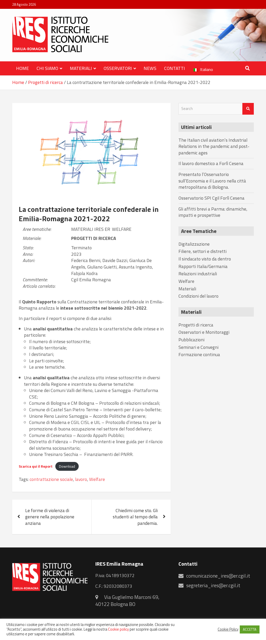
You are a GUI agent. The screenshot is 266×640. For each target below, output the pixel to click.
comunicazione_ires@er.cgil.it (218, 576)
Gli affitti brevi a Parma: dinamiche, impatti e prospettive (212, 212)
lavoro (81, 479)
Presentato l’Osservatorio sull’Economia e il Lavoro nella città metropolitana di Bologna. (212, 181)
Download (67, 466)
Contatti (174, 68)
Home (22, 68)
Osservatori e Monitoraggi (203, 332)
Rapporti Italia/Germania (203, 266)
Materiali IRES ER (90, 229)
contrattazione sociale (51, 479)
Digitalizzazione (194, 243)
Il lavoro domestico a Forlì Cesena (210, 163)
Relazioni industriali (197, 273)
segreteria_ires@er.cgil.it (213, 585)
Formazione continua (199, 354)
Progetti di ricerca (93, 238)
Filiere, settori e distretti (202, 251)
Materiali (81, 68)
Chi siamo (47, 68)
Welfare (121, 229)
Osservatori (118, 68)
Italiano (206, 69)
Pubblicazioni (191, 339)
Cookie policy (118, 629)
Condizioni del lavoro (198, 295)
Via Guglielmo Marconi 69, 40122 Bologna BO (127, 600)
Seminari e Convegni (198, 347)
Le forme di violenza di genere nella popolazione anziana (49, 517)
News (150, 68)
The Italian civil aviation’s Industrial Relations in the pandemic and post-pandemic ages (213, 146)
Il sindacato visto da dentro (204, 258)
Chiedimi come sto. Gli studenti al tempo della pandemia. (135, 517)
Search (248, 109)
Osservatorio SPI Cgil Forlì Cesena (211, 197)
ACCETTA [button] (249, 629)
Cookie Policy (228, 629)
